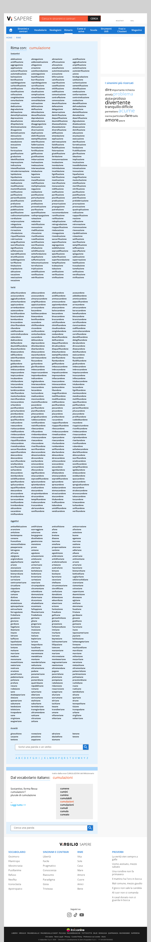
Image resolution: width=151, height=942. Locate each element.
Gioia (46, 884)
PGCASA (62, 933)
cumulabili (66, 798)
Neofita (12, 879)
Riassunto (48, 874)
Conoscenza (49, 870)
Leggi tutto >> (18, 805)
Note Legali (58, 937)
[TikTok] (75, 915)
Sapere (23, 18)
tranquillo (113, 106)
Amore (81, 874)
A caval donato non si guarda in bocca (124, 899)
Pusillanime (14, 870)
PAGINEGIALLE (33, 933)
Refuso (12, 874)
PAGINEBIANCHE (73, 933)
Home (10, 30)
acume (126, 110)
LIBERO (15, 933)
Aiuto (103, 937)
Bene (80, 888)
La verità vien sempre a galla (125, 858)
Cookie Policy (77, 937)
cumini (64, 791)
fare (128, 115)
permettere (111, 111)
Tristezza (48, 888)
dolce (109, 99)
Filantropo (14, 861)
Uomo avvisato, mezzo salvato (124, 865)
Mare (80, 870)
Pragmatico (49, 865)
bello (135, 116)
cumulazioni (67, 801)
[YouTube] (82, 915)
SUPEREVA (135, 933)
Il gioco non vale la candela (127, 888)
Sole (79, 861)
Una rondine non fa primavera (123, 873)
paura (122, 120)
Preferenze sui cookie (91, 937)
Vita (79, 856)
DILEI (95, 933)
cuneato (64, 814)
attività (109, 94)
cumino (64, 795)
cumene (64, 788)
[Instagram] (69, 915)
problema (123, 94)
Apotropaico (15, 888)
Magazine (137, 29)
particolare (119, 116)
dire (108, 89)
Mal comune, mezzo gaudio (127, 883)
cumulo (64, 811)
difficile (127, 106)
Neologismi (55, 29)
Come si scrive (81, 30)
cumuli (64, 808)
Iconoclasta (14, 884)
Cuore (80, 879)
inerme (108, 116)
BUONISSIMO (124, 933)
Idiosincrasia (15, 865)
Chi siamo (49, 937)
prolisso (119, 98)
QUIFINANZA (113, 933)
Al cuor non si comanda (125, 892)
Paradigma (49, 879)
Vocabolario (40, 29)
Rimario (68, 29)
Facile (46, 861)
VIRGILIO (22, 933)
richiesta (130, 90)
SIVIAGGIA (103, 933)
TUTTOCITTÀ (87, 933)
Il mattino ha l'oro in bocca (127, 878)
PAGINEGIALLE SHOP (49, 933)
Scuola (93, 29)
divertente (117, 102)
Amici (80, 884)
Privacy (67, 937)
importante (118, 90)
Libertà (47, 856)
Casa (80, 865)
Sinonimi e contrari (23, 30)
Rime (18, 37)
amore (112, 120)
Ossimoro (13, 856)
